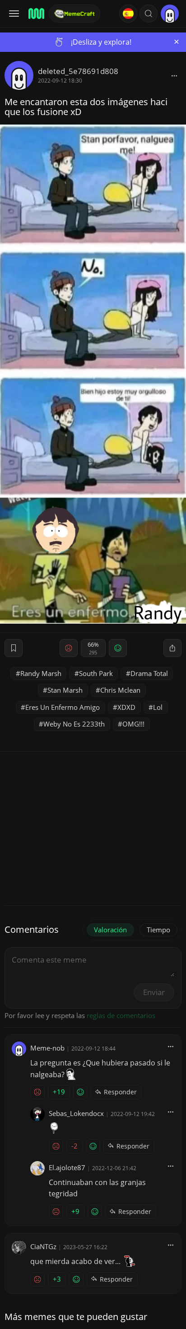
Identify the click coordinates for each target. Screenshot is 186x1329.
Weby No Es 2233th (74, 723)
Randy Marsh (40, 673)
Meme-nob (47, 1047)
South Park (96, 673)
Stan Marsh (65, 690)
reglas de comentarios (121, 1015)
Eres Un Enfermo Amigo (62, 707)
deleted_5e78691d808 (78, 71)
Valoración (110, 929)
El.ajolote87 (67, 1167)
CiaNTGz (43, 1246)
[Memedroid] (35, 13)
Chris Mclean (120, 690)
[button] (149, 14)
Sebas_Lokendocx (76, 1113)
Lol (158, 707)
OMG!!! (133, 723)
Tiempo (158, 929)
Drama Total (149, 673)
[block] (174, 75)
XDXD (126, 707)
